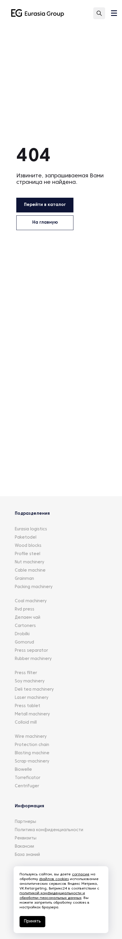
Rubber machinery (33, 659)
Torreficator (27, 778)
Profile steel (27, 554)
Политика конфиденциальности (49, 830)
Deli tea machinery (34, 690)
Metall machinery (32, 714)
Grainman (24, 579)
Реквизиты (25, 838)
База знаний (27, 855)
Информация (29, 806)
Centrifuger (27, 786)
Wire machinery (30, 737)
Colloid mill (26, 723)
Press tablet (27, 706)
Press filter (26, 673)
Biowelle (23, 770)
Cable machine (30, 570)
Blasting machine (32, 753)
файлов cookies (54, 879)
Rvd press (24, 609)
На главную (45, 223)
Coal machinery (30, 601)
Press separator (31, 651)
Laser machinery (31, 698)
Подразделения (32, 514)
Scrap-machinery (32, 761)
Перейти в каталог (45, 205)
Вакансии (24, 847)
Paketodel (25, 537)
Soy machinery (29, 681)
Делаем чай (27, 618)
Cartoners (25, 626)
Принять (32, 921)
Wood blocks (28, 546)
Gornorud (24, 642)
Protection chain (32, 745)
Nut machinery (29, 562)
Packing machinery (33, 587)
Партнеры (25, 822)
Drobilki (22, 634)
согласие (80, 874)
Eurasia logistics (31, 529)
